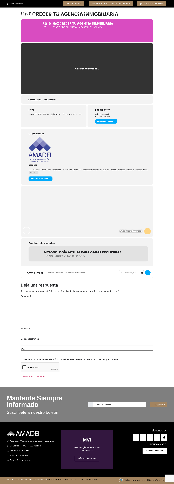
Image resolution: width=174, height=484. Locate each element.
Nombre (25, 329)
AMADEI (33, 165)
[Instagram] (150, 437)
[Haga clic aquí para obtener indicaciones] (148, 272)
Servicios (61, 13)
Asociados (74, 13)
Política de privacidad (67, 480)
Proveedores (118, 13)
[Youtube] (157, 437)
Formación (103, 13)
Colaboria (88, 13)
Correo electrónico (31, 339)
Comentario (27, 296)
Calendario (35, 99)
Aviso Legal (52, 480)
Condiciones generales (87, 480)
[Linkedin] (136, 437)
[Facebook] (143, 437)
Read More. (34, 172)
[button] (63, 449)
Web (23, 349)
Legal (131, 13)
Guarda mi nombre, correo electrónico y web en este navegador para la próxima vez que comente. (71, 359)
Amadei (49, 13)
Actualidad (143, 13)
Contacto (160, 13)
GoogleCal (49, 99)
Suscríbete (160, 404)
